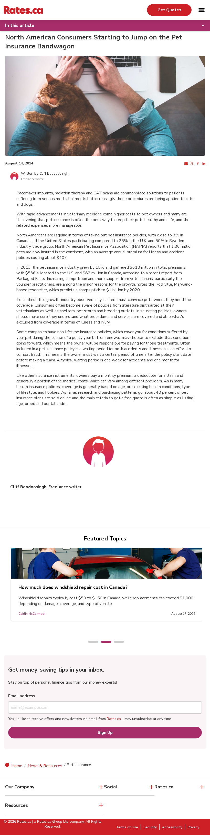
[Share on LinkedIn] (203, 163)
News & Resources (45, 766)
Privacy (193, 827)
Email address (21, 696)
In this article (19, 25)
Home (16, 766)
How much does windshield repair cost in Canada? (73, 587)
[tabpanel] (107, 584)
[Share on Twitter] (191, 163)
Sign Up (105, 732)
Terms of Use (127, 827)
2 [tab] (103, 642)
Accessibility (172, 827)
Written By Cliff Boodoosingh (44, 173)
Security (150, 827)
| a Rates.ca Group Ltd (50, 821)
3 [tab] (116, 642)
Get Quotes (169, 10)
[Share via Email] (185, 163)
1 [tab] (90, 642)
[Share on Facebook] (197, 163)
